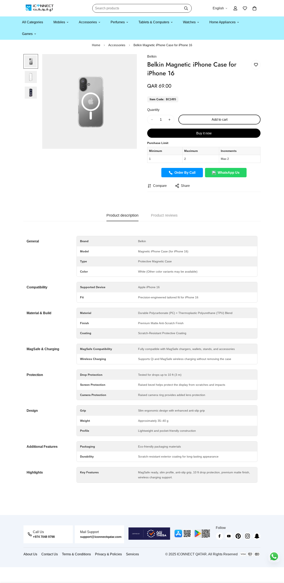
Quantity (153, 110)
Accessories (88, 22)
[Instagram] (247, 536)
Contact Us (49, 554)
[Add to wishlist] (256, 64)
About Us (30, 554)
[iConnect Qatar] (39, 8)
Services (132, 554)
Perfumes (118, 22)
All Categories (32, 22)
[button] (254, 8)
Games (27, 34)
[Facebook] (219, 536)
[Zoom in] (128, 63)
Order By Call (184, 172)
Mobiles (59, 22)
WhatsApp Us (229, 172)
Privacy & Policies (108, 554)
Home (96, 45)
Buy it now (204, 133)
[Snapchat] (256, 536)
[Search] (186, 8)
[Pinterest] (238, 536)
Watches (189, 22)
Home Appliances (222, 22)
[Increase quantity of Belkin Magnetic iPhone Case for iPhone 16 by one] (169, 119)
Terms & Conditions (76, 554)
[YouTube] (228, 536)
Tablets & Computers (153, 22)
